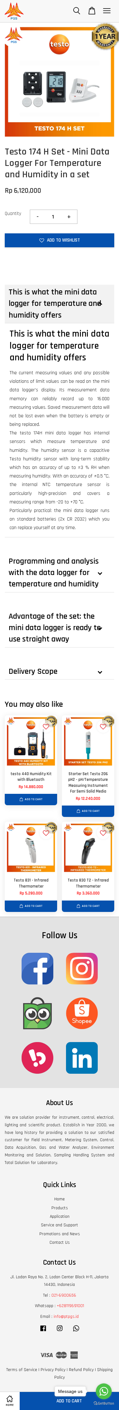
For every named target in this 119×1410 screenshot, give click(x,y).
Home (59, 1199)
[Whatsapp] (76, 1331)
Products (59, 1208)
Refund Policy (81, 1370)
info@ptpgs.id (66, 1316)
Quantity (13, 214)
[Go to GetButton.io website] (104, 1403)
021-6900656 (63, 1295)
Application (59, 1216)
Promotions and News (59, 1234)
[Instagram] (59, 1331)
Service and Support (59, 1225)
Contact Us (60, 1242)
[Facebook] (43, 1331)
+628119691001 (70, 1306)
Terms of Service (21, 1370)
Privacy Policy (53, 1370)
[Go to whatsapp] (104, 1391)
